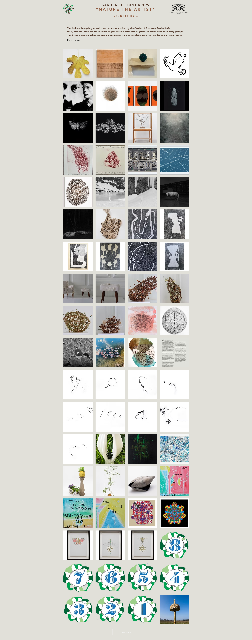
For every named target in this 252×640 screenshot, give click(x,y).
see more (126, 632)
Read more (73, 40)
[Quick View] (78, 64)
